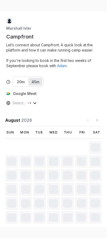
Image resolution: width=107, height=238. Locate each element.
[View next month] (97, 120)
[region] (53, 55)
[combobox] (13, 103)
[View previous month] (87, 120)
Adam (62, 65)
